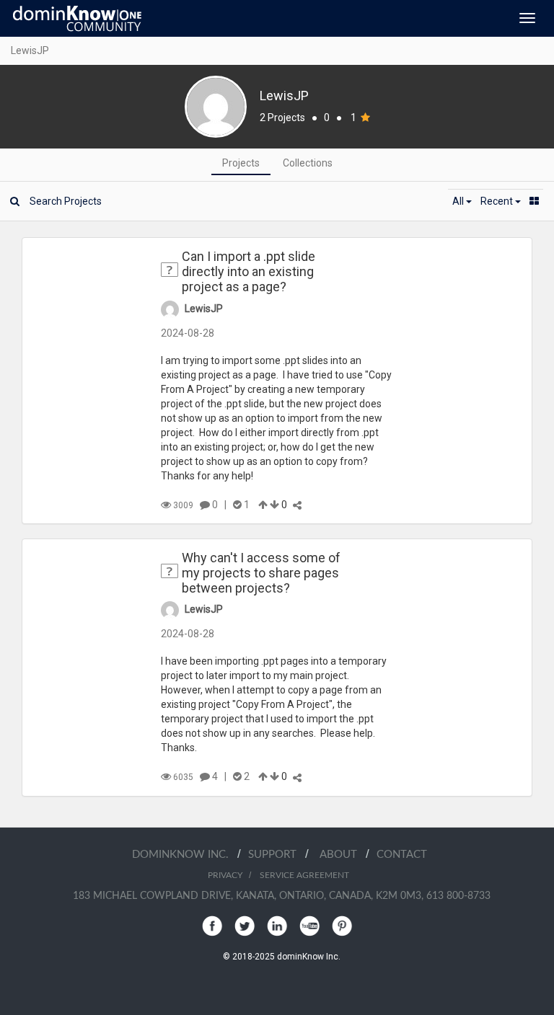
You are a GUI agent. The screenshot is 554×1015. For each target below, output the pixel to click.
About (343, 854)
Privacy (225, 875)
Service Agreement (304, 875)
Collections (308, 163)
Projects (241, 163)
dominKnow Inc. (184, 854)
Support (276, 854)
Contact (402, 854)
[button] (462, 201)
